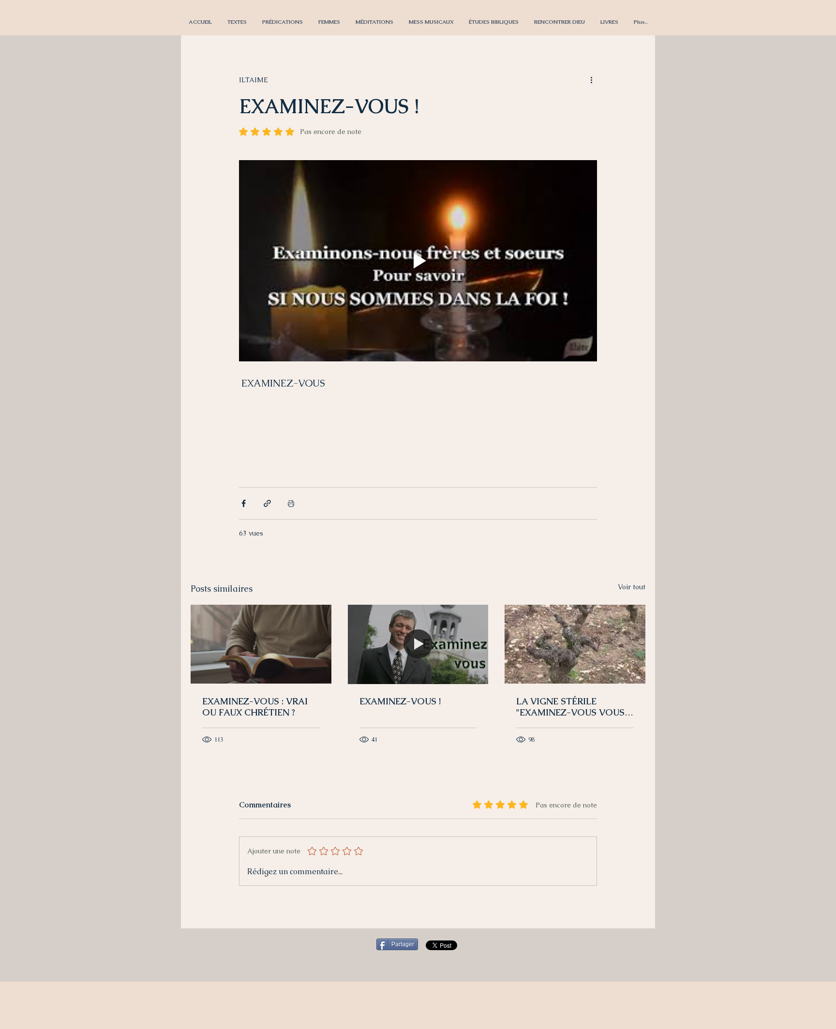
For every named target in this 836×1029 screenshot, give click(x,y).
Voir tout (631, 586)
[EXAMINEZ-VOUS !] (418, 644)
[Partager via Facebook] (243, 503)
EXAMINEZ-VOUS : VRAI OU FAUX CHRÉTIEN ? (255, 707)
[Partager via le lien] (267, 503)
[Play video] (418, 260)
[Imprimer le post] (291, 503)
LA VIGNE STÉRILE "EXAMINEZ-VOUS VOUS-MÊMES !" (572, 707)
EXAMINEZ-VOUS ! (400, 701)
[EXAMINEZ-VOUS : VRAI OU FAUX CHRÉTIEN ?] (261, 644)
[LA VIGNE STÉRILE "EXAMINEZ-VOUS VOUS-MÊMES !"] (575, 644)
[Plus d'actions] (591, 80)
